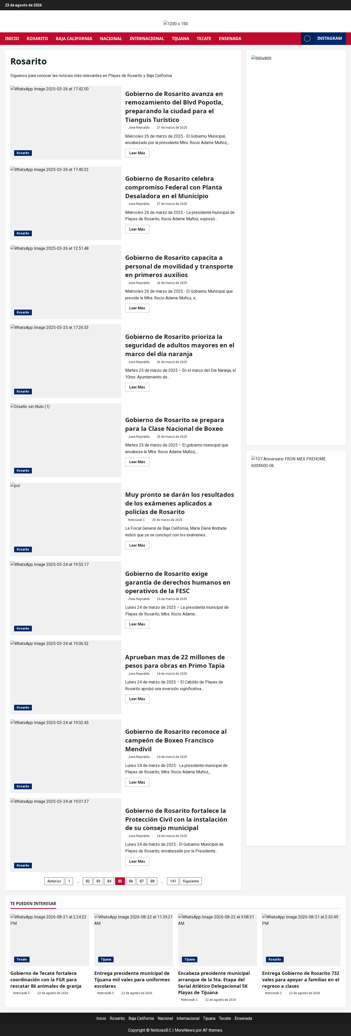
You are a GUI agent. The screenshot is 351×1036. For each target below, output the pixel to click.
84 (109, 881)
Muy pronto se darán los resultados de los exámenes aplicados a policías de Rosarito (65, 519)
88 (152, 881)
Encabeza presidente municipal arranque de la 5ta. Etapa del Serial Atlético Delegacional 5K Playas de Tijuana (214, 983)
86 (131, 881)
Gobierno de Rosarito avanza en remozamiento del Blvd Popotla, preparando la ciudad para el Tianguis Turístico (65, 123)
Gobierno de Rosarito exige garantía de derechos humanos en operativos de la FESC (65, 598)
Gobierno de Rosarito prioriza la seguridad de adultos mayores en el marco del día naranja (65, 361)
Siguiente (191, 881)
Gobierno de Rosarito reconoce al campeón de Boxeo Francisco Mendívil (65, 756)
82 (88, 881)
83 (98, 881)
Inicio (12, 38)
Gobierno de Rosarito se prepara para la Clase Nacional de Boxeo (65, 440)
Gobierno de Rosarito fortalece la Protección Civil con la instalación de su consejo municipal (65, 835)
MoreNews (185, 1030)
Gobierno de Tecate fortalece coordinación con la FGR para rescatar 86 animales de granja (45, 979)
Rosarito (37, 38)
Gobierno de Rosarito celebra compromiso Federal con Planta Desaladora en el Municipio (65, 203)
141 (173, 881)
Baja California (74, 38)
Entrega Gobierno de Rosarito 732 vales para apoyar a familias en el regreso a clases (300, 979)
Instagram (329, 38)
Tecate (204, 38)
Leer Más (139, 154)
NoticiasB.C (136, 520)
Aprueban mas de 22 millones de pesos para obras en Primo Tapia (65, 677)
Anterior (54, 881)
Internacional (147, 38)
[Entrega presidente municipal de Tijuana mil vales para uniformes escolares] (133, 940)
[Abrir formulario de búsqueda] (295, 38)
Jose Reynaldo (139, 127)
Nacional (111, 38)
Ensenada (230, 38)
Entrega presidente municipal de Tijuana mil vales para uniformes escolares (132, 979)
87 (142, 881)
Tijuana (180, 38)
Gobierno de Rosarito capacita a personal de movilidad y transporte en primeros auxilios (65, 282)
